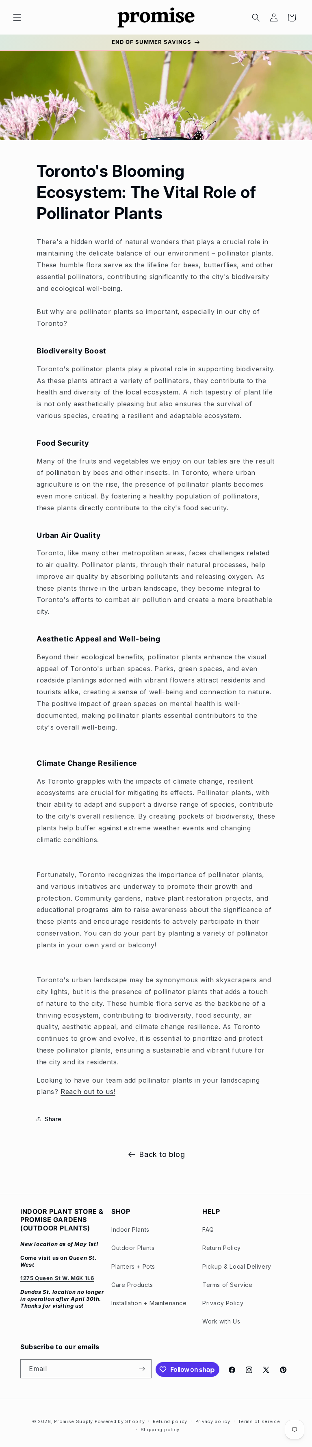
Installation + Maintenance (149, 1303)
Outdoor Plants (132, 1247)
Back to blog (162, 1154)
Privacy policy (212, 1421)
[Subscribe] (142, 1368)
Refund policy (170, 1421)
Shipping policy (160, 1429)
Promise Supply (73, 1421)
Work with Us (221, 1321)
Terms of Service (227, 1284)
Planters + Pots (133, 1266)
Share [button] (53, 1119)
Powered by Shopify (120, 1421)
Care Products (132, 1284)
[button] (17, 17)
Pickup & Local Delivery (236, 1266)
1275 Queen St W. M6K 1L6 (57, 1278)
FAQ (208, 1229)
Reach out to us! (88, 1091)
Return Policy (221, 1247)
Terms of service (259, 1421)
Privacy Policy (222, 1303)
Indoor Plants (130, 1229)
